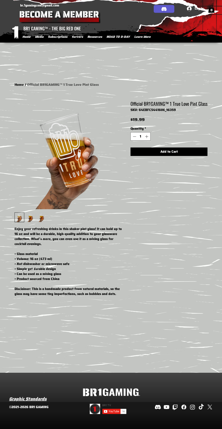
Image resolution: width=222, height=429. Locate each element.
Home (19, 84)
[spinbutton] (140, 137)
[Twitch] (175, 407)
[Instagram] (192, 407)
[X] (210, 407)
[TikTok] (201, 407)
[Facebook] (184, 407)
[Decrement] (134, 137)
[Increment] (147, 137)
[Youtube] (166, 407)
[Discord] (164, 9)
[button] (39, 36)
